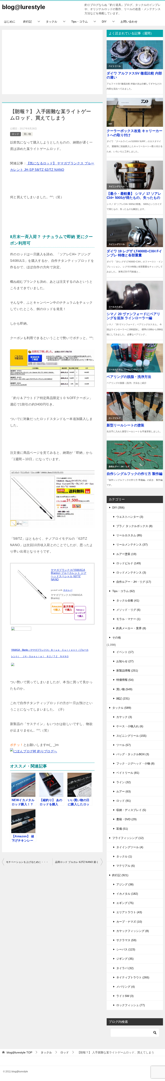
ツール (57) (123, 745)
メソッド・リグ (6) (128, 609)
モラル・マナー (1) (128, 619)
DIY (104, 21)
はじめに (9, 21)
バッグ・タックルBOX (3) (132, 754)
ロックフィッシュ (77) (130, 1005)
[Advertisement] (52, 62)
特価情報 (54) (125, 679)
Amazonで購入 (57, 608)
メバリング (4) (125, 986)
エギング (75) (125, 903)
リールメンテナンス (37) (132, 544)
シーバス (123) (125, 949)
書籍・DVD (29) (126, 819)
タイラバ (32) (125, 968)
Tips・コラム (79, 21)
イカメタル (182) (127, 893)
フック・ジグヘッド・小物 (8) (135, 763)
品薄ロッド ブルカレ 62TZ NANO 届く (77, 862)
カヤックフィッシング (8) (132, 930)
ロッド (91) (123, 800)
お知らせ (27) (125, 661)
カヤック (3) (124, 717)
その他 (116, 637)
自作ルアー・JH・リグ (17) (133, 581)
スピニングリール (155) (131, 735)
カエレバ (67, 590)
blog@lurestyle (23, 7)
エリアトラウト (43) (129, 912)
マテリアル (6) (125, 865)
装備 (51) (122, 828)
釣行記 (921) (120, 875)
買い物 (27, 134)
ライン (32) (123, 782)
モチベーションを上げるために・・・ (27, 862)
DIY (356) (118, 507)
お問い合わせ (129, 21)
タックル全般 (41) (127, 600)
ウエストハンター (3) (129, 516)
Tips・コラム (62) (123, 591)
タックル (51, 21)
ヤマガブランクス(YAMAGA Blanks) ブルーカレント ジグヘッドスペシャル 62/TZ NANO (68, 574)
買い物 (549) (124, 689)
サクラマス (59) (126, 940)
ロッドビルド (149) (128, 563)
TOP (19, 1052)
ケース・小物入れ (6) (129, 726)
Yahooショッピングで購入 (80, 613)
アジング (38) (125, 884)
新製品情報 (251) (127, 670)
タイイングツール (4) (129, 847)
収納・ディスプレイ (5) (131, 810)
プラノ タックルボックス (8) (134, 526)
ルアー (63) (123, 791)
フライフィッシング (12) (128, 838)
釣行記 (27, 21)
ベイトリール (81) (127, 772)
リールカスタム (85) (129, 535)
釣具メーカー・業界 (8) (131, 628)
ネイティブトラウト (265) (132, 977)
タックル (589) (121, 707)
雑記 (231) (123, 698)
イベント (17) (125, 652)
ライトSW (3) (125, 995)
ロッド (15, 134)
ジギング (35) (125, 958)
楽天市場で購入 (68, 608)
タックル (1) (124, 856)
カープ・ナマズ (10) (129, 921)
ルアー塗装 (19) (126, 554)
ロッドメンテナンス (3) (131, 572)
